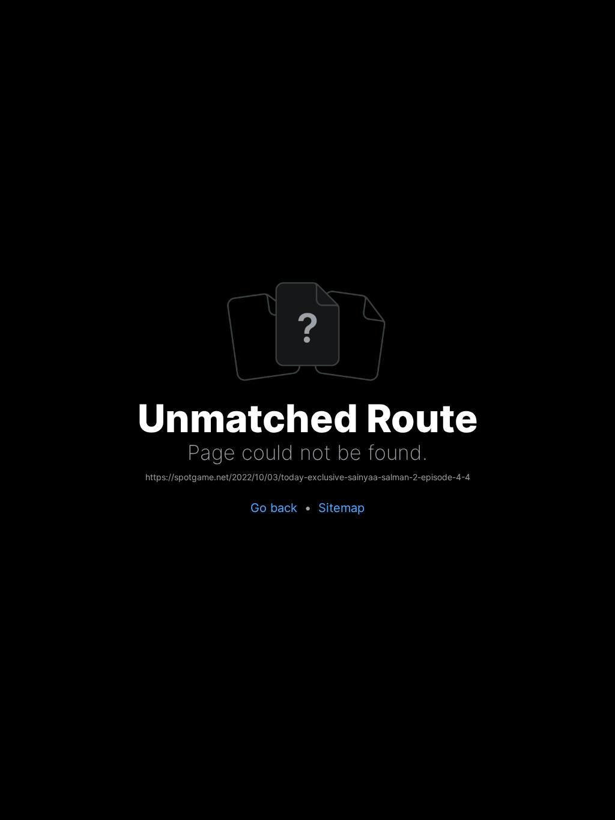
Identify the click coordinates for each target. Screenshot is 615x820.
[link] (307, 478)
